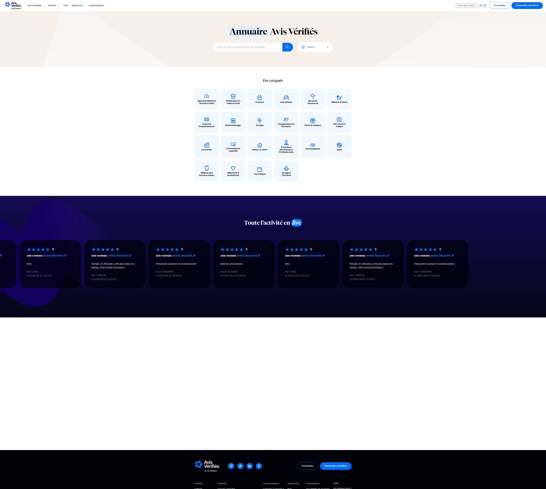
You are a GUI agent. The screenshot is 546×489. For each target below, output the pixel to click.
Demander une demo (527, 5)
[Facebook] (259, 466)
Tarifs (65, 6)
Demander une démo (335, 466)
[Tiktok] (240, 466)
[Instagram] (231, 466)
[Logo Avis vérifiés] (13, 5)
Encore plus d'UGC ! (466, 6)
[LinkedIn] (250, 466)
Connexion (500, 5)
